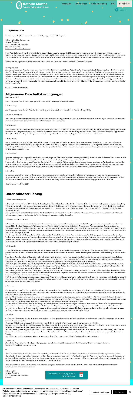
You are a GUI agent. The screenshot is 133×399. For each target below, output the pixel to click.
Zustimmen (120, 392)
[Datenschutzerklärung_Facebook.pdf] (81, 375)
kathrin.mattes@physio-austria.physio (105, 364)
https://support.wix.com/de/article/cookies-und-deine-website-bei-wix (74, 336)
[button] (81, 3)
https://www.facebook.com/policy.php (22, 345)
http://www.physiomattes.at (82, 61)
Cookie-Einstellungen (100, 392)
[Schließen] (129, 392)
